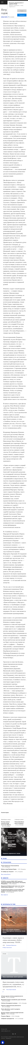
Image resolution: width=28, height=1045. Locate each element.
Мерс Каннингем (8, 947)
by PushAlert (12, 11)
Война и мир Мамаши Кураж (9, 869)
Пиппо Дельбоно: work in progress (19, 822)
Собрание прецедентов (7, 1018)
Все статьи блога (5, 874)
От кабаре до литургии (7, 871)
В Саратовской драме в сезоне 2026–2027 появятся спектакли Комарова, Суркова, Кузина (12, 891)
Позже (15, 10)
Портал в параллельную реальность (11, 1005)
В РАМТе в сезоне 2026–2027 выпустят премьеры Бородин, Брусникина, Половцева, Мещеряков (13, 882)
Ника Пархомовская (11, 989)
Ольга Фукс (4, 17)
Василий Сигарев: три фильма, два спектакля (13, 999)
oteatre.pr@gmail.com (5, 1030)
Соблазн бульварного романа (9, 1003)
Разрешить (23, 10)
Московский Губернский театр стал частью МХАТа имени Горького (12, 886)
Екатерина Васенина (11, 945)
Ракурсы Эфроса (5, 1016)
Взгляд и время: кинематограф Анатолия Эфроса (6, 823)
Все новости (4, 894)
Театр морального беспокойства (10, 865)
